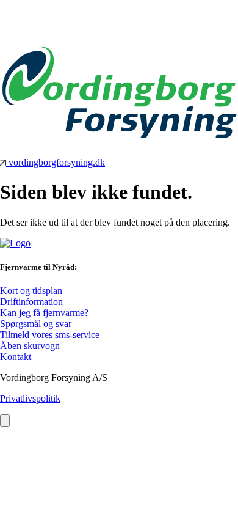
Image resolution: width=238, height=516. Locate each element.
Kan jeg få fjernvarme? (44, 313)
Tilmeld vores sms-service (49, 335)
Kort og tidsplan (31, 291)
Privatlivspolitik (30, 398)
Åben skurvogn (30, 346)
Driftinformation (31, 302)
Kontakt (15, 357)
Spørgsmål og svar (35, 324)
